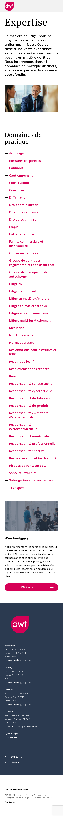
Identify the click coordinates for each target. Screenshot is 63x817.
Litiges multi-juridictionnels (30, 320)
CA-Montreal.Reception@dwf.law (21, 726)
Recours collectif (21, 361)
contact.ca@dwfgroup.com (18, 660)
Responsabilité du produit (28, 406)
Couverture (17, 190)
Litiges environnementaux (28, 313)
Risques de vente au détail (28, 466)
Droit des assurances (25, 212)
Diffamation (18, 197)
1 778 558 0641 (11, 737)
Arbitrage (16, 153)
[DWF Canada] (9, 6)
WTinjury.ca (27, 587)
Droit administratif (23, 205)
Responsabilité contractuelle (30, 383)
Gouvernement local (24, 253)
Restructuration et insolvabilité (32, 458)
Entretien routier (22, 234)
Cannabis (16, 168)
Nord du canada (21, 335)
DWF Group (16, 756)
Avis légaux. (10, 802)
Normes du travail (22, 342)
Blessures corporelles (25, 161)
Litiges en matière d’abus (28, 306)
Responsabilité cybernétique (30, 391)
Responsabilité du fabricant (30, 398)
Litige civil (16, 284)
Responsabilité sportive (26, 451)
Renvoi (14, 376)
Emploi (14, 227)
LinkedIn (15, 762)
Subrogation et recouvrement (31, 480)
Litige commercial (22, 291)
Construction (19, 183)
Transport (16, 488)
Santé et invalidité (23, 473)
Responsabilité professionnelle (32, 443)
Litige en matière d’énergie (29, 298)
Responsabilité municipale (29, 436)
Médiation (17, 328)
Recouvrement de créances (29, 369)
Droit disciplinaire (22, 219)
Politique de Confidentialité (16, 789)
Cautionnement (21, 175)
